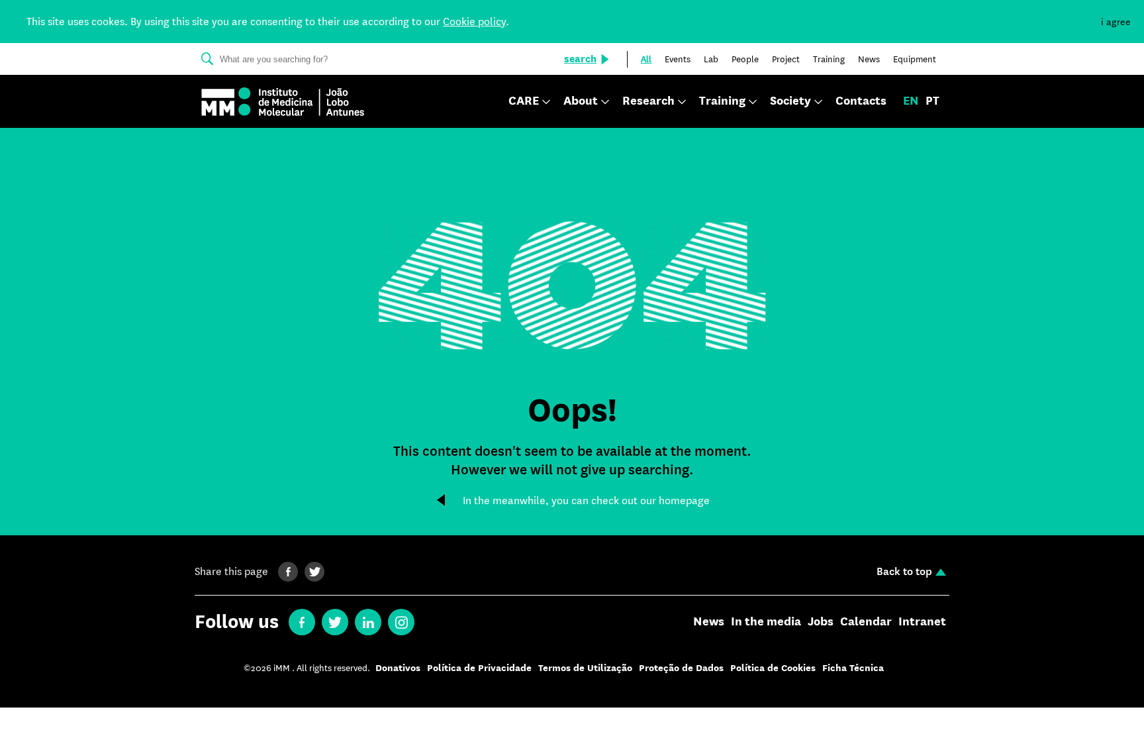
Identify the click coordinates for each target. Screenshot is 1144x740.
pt (932, 101)
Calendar (866, 622)
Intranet (922, 622)
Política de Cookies (773, 668)
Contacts (860, 101)
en (911, 101)
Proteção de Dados (681, 668)
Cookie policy (474, 21)
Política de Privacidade (479, 668)
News (708, 622)
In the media (766, 622)
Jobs (821, 622)
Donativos (397, 668)
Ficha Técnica (853, 668)
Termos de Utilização (585, 668)
